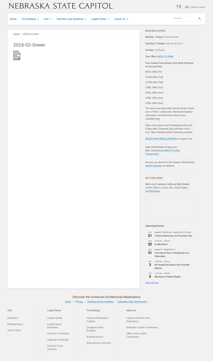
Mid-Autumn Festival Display (168, 276)
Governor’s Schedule (58, 333)
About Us (119, 19)
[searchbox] (188, 18)
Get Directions (152, 191)
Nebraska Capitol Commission (142, 327)
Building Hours (15, 324)
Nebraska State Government (132, 301)
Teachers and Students (70, 19)
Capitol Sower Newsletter (54, 326)
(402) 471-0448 (165, 56)
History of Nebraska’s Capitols (98, 319)
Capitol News (98, 19)
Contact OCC (152, 154)
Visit (46, 19)
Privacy (79, 301)
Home (13, 19)
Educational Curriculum (99, 343)
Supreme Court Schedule (55, 347)
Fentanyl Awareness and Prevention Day (173, 235)
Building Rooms (95, 337)
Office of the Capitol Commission (136, 335)
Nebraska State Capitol (61, 6)
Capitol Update (55, 318)
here (157, 119)
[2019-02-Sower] (16, 59)
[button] (199, 18)
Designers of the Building (95, 329)
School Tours (14, 330)
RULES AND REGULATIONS (160, 139)
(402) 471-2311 (172, 150)
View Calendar (152, 282)
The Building (28, 19)
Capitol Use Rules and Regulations (138, 319)
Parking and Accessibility (100, 301)
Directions (12, 318)
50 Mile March (161, 244)
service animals (153, 166)
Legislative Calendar (57, 340)
